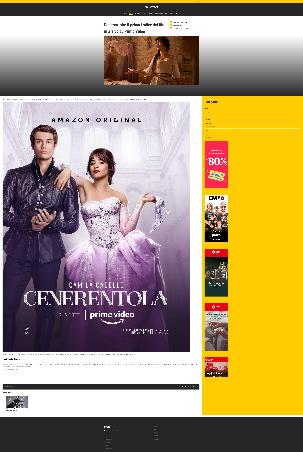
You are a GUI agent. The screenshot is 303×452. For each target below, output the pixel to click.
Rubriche (208, 123)
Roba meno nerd (210, 126)
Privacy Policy (107, 436)
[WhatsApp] (191, 387)
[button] (176, 13)
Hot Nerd (208, 119)
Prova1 (207, 134)
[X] (185, 387)
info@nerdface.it (114, 431)
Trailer (181, 25)
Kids (206, 130)
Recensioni (208, 116)
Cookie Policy (115, 436)
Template (208, 137)
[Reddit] (188, 387)
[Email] (196, 387)
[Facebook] (182, 387)
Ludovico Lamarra (184, 28)
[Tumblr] (193, 387)
